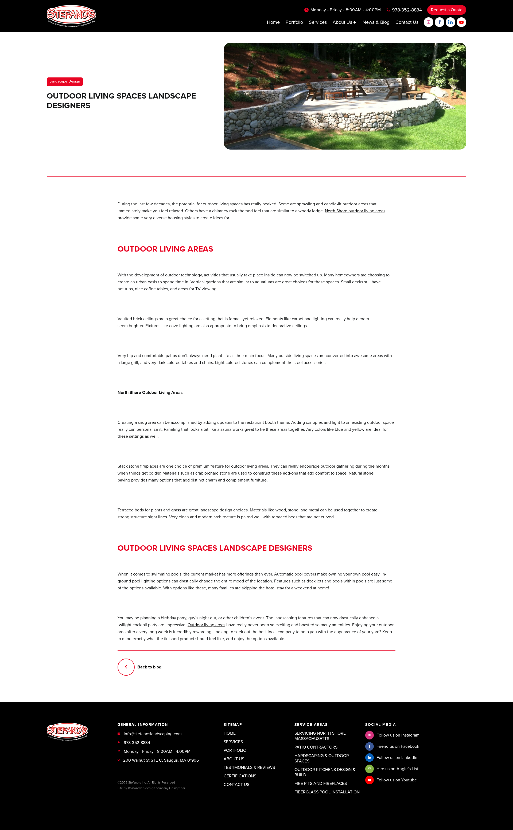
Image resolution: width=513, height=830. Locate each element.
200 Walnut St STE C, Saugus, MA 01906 (161, 760)
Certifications (240, 776)
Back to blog (149, 667)
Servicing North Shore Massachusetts (320, 736)
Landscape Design (64, 81)
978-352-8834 (407, 10)
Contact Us (406, 22)
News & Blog (376, 22)
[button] (355, 22)
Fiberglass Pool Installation (327, 792)
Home (273, 22)
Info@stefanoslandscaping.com (153, 734)
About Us (343, 22)
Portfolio (294, 22)
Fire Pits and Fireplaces (320, 783)
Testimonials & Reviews (249, 767)
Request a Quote (447, 10)
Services (318, 22)
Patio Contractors (315, 747)
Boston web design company (148, 788)
